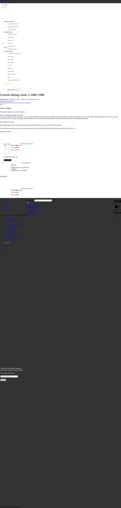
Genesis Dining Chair (32, 99)
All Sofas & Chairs (12, 29)
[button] (55, 144)
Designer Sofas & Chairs (13, 26)
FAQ (5, 7)
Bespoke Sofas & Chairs (13, 24)
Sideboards (10, 43)
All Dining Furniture (14, 221)
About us (6, 4)
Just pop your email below (7, 373)
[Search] (4, 88)
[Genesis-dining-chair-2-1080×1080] (7, 101)
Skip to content (4, 1)
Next (2, 104)
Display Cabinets (11, 46)
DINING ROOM (8, 32)
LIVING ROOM (8, 51)
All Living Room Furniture (16, 240)
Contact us (6, 5)
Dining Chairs (32, 216)
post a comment (26, 103)
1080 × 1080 (20, 99)
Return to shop (7, 160)
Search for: (11, 90)
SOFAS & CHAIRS (9, 21)
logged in (10, 112)
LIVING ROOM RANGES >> (17, 224)
